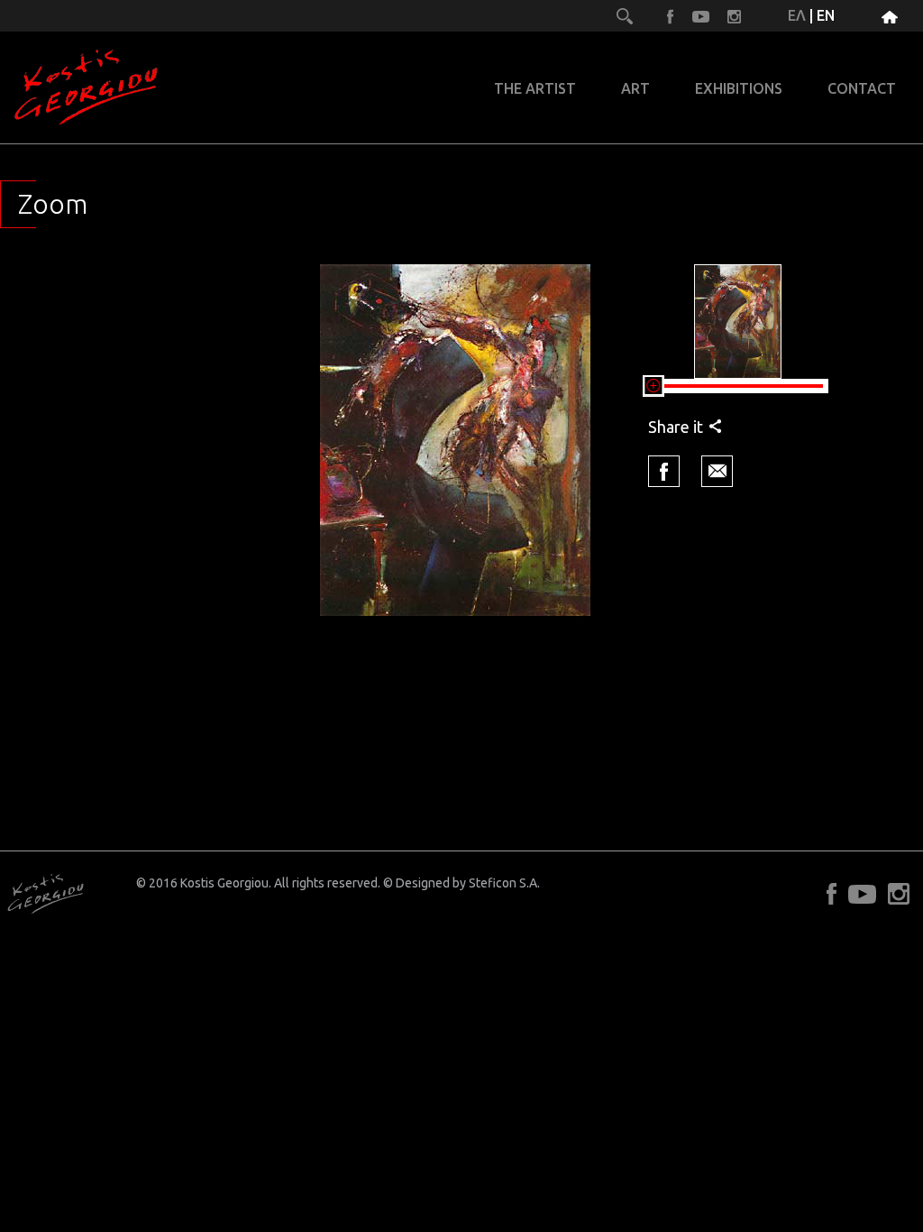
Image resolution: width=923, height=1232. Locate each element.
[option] (455, 444)
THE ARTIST (535, 89)
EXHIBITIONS (738, 89)
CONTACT (861, 89)
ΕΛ (797, 15)
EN (826, 15)
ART (635, 89)
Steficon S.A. (504, 883)
